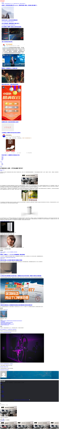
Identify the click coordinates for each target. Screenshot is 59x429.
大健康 (2, 177)
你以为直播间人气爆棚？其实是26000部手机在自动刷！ (12, 26)
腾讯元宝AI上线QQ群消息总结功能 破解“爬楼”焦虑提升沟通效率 (5, 352)
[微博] (0, 403)
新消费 (2, 176)
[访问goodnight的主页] (3, 337)
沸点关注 (3, 415)
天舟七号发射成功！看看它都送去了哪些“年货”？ (11, 23)
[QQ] (1, 403)
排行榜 (2, 406)
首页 (2, 183)
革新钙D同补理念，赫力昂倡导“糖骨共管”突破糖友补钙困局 (11, 280)
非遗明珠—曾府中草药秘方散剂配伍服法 (6, 343)
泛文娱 (2, 178)
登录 (7, 329)
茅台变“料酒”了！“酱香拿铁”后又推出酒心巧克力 (11, 175)
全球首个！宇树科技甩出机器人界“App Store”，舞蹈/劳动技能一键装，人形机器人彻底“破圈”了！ (19, 5)
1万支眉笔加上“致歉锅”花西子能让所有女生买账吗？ (11, 152)
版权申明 (3, 411)
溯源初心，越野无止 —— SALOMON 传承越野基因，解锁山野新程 (12, 274)
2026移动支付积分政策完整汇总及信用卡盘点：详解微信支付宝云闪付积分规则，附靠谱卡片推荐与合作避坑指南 (20, 295)
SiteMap (2, 412)
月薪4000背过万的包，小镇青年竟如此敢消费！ (10, 84)
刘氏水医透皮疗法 (3, 341)
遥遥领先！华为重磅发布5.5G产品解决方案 (9, 68)
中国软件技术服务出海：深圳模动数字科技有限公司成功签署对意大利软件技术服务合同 (16, 325)
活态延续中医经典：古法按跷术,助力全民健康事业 (7, 342)
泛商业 (1, 186)
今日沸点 (3, 2)
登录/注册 (9, 397)
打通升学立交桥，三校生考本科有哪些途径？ (10, 20)
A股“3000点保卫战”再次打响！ (7, 41)
